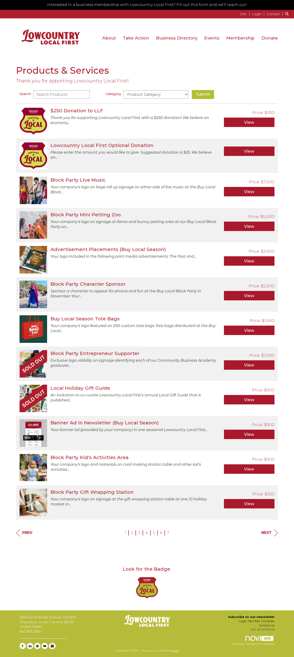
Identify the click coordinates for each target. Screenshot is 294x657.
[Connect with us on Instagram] (37, 646)
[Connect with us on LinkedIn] (30, 646)
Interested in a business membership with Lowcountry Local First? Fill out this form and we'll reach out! (147, 5)
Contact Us (266, 625)
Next (266, 532)
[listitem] (245, 14)
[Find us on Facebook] (23, 646)
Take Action (136, 38)
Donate (269, 38)
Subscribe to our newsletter (251, 617)
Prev (27, 532)
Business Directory (176, 38)
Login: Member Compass (256, 621)
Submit (203, 94)
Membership (240, 38)
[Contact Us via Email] (52, 646)
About (109, 38)
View (249, 122)
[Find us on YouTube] (45, 646)
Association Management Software (253, 644)
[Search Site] (288, 14)
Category (113, 94)
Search (25, 94)
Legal (175, 650)
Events (211, 38)
